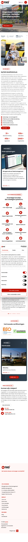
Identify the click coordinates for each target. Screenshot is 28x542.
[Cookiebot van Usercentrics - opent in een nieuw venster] (21, 246)
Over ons (4, 499)
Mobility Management (7, 488)
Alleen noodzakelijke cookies (14, 294)
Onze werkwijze (5, 503)
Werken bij (4, 509)
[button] (25, 149)
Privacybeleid (4, 524)
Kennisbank (4, 516)
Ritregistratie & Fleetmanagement (10, 486)
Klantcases (4, 501)
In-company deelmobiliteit (8, 490)
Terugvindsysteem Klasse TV (8, 492)
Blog (3, 514)
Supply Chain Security (7, 494)
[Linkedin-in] (17, 531)
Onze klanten (5, 505)
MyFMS (6, 522)
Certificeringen (5, 507)
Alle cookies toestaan (14, 290)
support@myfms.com (10, 414)
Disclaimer (3, 527)
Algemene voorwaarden (7, 525)
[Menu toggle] (25, 2)
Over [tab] (23, 250)
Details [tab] (14, 250)
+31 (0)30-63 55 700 (9, 409)
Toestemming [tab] (5, 250)
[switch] (25, 277)
